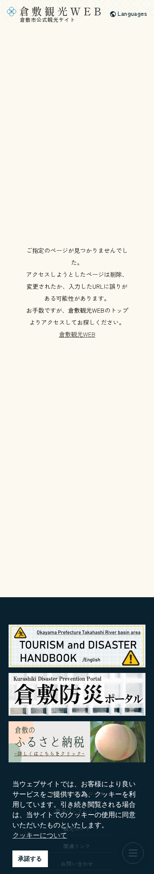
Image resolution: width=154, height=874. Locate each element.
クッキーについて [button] (39, 835)
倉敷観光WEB (77, 334)
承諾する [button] (30, 858)
